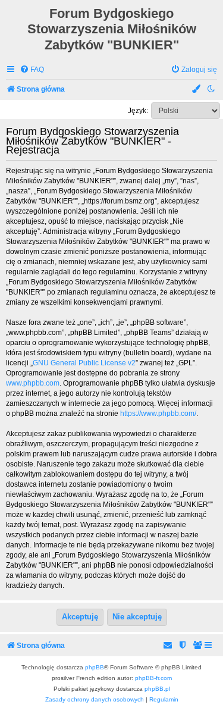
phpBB (94, 667)
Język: (138, 111)
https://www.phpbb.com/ (158, 413)
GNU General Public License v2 (84, 363)
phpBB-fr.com (153, 678)
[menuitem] (32, 70)
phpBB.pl (157, 688)
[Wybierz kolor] (196, 90)
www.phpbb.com (32, 383)
